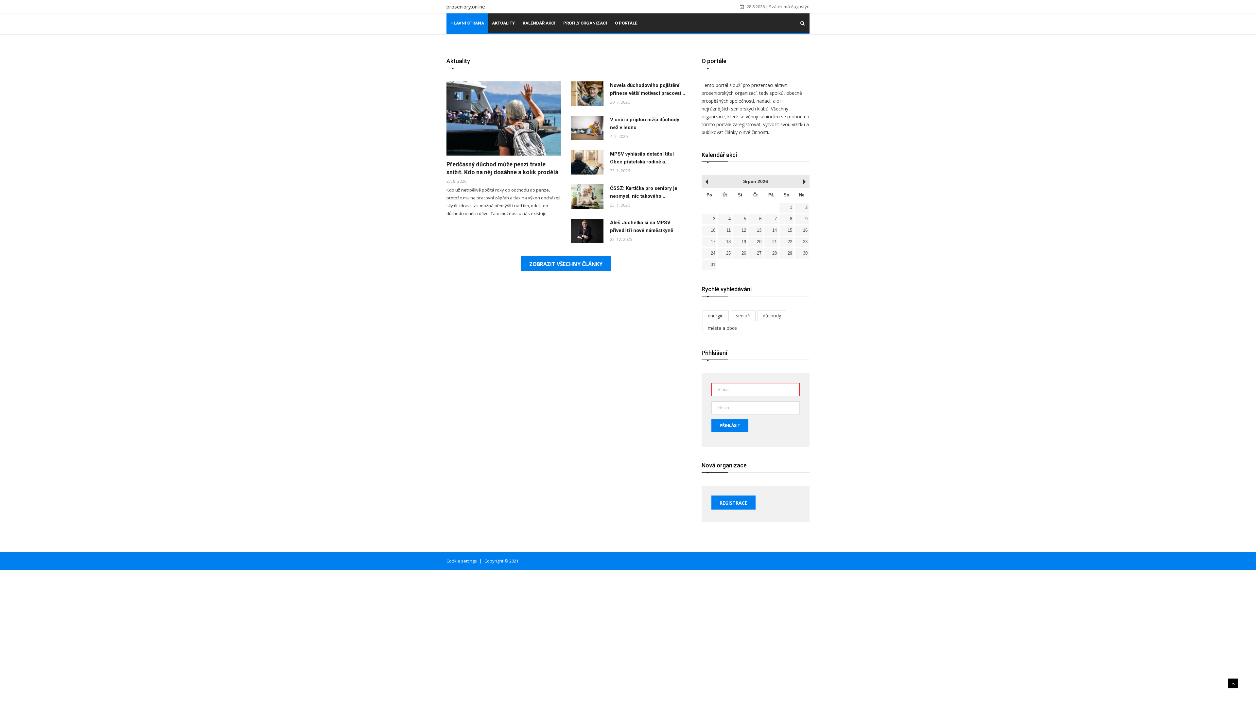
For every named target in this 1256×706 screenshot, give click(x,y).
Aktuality (503, 23)
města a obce (722, 328)
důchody (772, 315)
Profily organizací (585, 23)
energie (716, 315)
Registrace (733, 503)
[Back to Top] (1233, 683)
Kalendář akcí (539, 23)
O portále (626, 23)
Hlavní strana (467, 23)
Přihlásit (730, 425)
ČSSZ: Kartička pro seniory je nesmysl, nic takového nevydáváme (643, 196)
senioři (743, 315)
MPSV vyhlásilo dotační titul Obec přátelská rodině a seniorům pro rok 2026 (642, 162)
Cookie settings (461, 561)
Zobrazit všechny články (565, 264)
